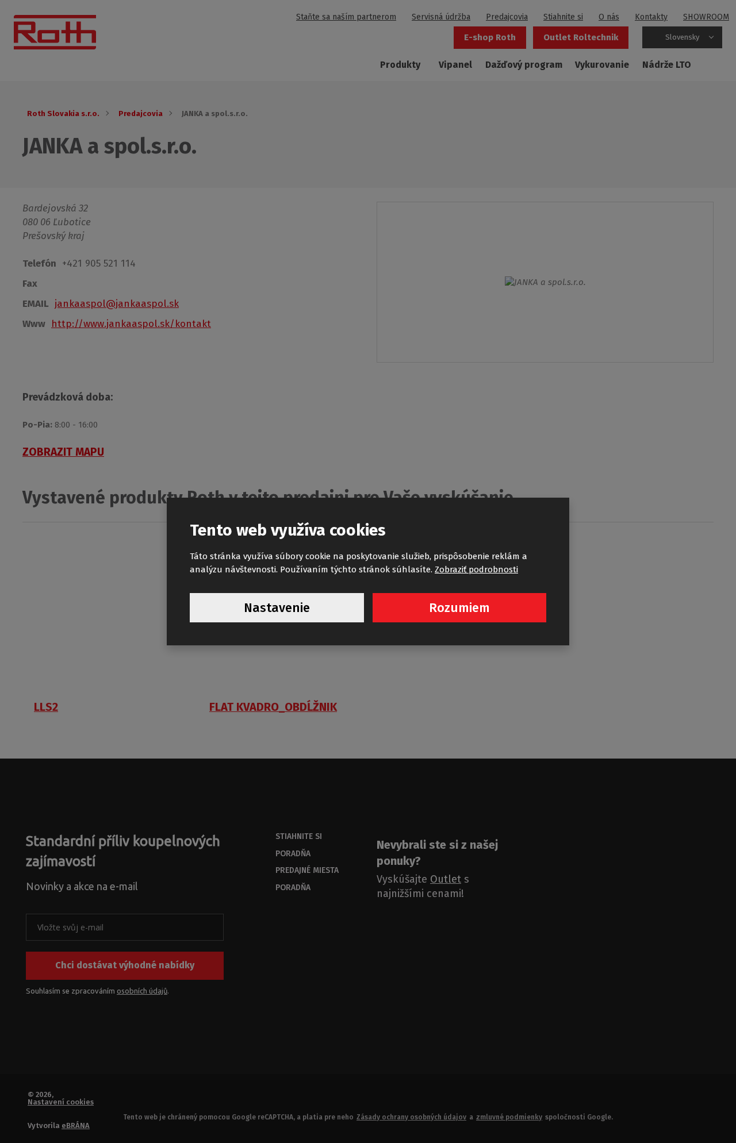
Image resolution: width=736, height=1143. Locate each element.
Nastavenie (277, 607)
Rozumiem (459, 607)
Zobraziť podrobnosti (476, 569)
